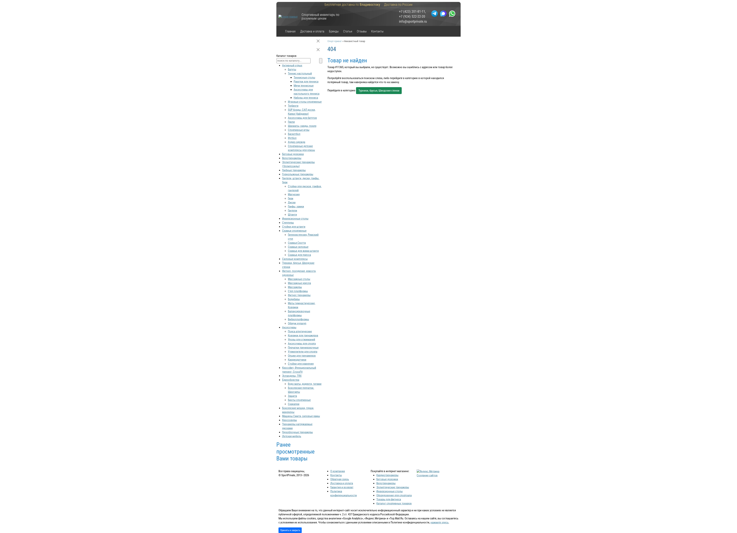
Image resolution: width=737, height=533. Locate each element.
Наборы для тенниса (306, 97)
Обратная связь (339, 479)
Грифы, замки (296, 206)
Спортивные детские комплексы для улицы (301, 148)
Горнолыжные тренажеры (297, 174)
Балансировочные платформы (299, 313)
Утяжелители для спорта (302, 351)
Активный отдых (292, 65)
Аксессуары (289, 327)
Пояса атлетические (300, 331)
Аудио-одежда (296, 142)
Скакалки (293, 404)
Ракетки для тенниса (306, 81)
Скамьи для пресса (299, 255)
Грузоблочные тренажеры (297, 432)
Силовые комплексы (295, 259)
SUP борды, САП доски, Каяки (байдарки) (302, 112)
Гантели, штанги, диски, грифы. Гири (300, 180)
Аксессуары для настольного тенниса (306, 91)
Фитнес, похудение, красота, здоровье (299, 273)
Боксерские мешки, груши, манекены (298, 410)
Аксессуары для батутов (302, 118)
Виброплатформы (298, 319)
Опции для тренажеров (302, 355)
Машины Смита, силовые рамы (301, 416)
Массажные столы (299, 279)
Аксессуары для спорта (302, 343)
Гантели (292, 210)
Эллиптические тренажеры (392, 487)
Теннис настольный (300, 73)
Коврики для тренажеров (303, 335)
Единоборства (290, 380)
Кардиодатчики (297, 359)
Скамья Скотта (297, 243)
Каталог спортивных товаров (394, 503)
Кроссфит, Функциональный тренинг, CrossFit (299, 370)
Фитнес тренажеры (299, 295)
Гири (290, 198)
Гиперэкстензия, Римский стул (303, 236)
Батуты (292, 69)
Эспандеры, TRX (292, 376)
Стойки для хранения (301, 363)
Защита (292, 396)
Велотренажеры (291, 158)
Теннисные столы (304, 77)
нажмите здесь (439, 522)
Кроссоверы (289, 420)
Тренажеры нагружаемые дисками (297, 426)
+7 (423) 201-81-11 (412, 11)
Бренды (334, 31)
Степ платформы (298, 291)
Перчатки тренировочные (303, 347)
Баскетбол (294, 134)
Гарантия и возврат (341, 487)
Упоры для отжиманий (301, 339)
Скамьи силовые (298, 247)
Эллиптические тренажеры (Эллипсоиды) (298, 164)
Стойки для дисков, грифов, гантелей (305, 188)
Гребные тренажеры (294, 170)
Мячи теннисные (304, 85)
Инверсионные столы (295, 218)
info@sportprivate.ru (413, 21)
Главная (290, 31)
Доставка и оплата (312, 31)
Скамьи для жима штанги (303, 251)
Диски (292, 202)
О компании (337, 471)
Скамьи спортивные (294, 230)
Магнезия (294, 194)
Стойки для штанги (293, 226)
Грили (291, 122)
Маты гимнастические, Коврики (301, 305)
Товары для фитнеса (388, 499)
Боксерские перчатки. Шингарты (301, 390)
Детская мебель (291, 436)
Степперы (288, 222)
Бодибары (294, 299)
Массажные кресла (299, 283)
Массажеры (295, 287)
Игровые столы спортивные (305, 101)
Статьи (347, 31)
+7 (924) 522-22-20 (412, 16)
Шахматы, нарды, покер (302, 126)
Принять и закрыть (290, 530)
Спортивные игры (298, 130)
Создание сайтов (427, 475)
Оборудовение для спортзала (394, 495)
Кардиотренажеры (387, 475)
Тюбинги (293, 105)
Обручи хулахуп (297, 323)
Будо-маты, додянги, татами (304, 384)
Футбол (292, 138)
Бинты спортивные (299, 400)
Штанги (292, 214)
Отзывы (362, 31)
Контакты (377, 31)
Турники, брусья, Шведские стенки (379, 90)
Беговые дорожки (293, 154)
